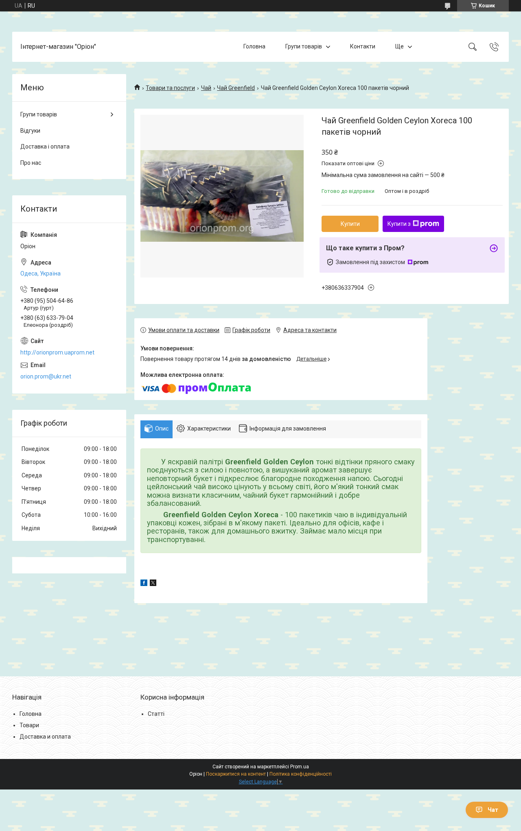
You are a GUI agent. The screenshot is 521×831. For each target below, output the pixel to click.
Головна (254, 46)
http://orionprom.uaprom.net (57, 352)
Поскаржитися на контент (236, 774)
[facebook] (143, 584)
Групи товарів (303, 46)
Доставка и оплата (45, 736)
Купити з (399, 224)
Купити (350, 224)
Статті (156, 714)
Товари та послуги (170, 88)
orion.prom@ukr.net (45, 376)
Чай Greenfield (236, 88)
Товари (29, 725)
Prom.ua (299, 767)
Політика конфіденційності (300, 774)
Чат (493, 810)
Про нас (30, 163)
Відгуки (30, 130)
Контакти (362, 46)
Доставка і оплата (45, 146)
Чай (206, 88)
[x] (153, 584)
